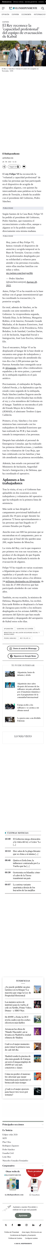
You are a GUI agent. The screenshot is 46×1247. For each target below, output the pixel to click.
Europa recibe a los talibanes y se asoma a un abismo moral (28, 708)
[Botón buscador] (42, 8)
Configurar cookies (31, 1238)
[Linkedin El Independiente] (33, 1225)
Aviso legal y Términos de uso (32, 1232)
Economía (26, 14)
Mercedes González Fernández (15, 1160)
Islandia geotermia (31, 2)
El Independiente (11, 154)
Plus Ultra (6, 1142)
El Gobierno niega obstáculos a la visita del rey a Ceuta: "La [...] (26, 842)
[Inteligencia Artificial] (13, 1190)
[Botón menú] (3, 8)
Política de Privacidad (11, 1232)
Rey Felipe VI (25, 638)
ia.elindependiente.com (14, 1195)
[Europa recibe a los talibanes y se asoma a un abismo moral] (10, 708)
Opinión (5, 14)
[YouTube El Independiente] (19, 1225)
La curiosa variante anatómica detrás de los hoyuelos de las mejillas (24, 887)
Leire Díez (6, 1157)
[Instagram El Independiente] (26, 1225)
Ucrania (41, 2)
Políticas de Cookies (15, 1238)
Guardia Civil (7, 1153)
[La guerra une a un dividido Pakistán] (10, 720)
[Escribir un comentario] (24, 167)
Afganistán (10, 368)
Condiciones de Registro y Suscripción (23, 1235)
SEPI (4, 1138)
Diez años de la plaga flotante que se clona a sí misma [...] (26, 852)
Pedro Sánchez (10, 638)
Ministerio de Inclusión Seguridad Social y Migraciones (22, 633)
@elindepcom (7, 158)
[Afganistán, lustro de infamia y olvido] (10, 674)
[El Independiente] (23, 8)
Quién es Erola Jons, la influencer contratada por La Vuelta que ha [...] (26, 863)
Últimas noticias (18, 2)
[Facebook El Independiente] (12, 1225)
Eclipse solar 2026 (10, 1134)
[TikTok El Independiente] (40, 1225)
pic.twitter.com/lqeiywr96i (19, 273)
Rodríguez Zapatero (10, 1146)
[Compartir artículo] (4, 167)
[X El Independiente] (6, 1225)
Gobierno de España (25, 629)
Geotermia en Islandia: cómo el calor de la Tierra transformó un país (26, 875)
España (15, 14)
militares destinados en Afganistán (23, 581)
